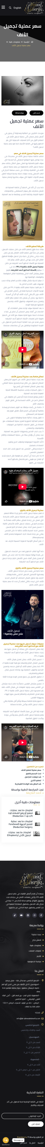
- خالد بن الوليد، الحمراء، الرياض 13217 (18, 1003)
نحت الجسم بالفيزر (33, 773)
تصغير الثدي (36, 780)
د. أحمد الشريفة (35, 792)
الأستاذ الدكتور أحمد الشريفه (23, 270)
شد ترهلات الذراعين (33, 777)
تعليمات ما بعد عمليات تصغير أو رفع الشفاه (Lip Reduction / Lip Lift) (20, 813)
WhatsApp (19, 113)
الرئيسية (27, 42)
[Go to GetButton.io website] (6, 1144)
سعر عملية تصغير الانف (31, 770)
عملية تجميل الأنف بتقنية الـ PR (30, 266)
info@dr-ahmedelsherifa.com (28, 1018)
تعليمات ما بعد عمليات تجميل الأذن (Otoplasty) (19, 834)
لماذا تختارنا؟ (36, 934)
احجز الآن (36, 113)
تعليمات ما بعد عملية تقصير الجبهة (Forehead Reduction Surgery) (21, 824)
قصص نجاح (36, 940)
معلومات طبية (14, 42)
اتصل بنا (32, 1143)
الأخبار (39, 956)
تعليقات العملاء (35, 951)
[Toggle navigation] (3, 7)
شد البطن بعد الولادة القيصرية (28, 784)
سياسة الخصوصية (34, 961)
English (17, 7)
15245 (37, 1012)
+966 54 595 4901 (32, 1006)
